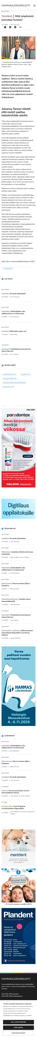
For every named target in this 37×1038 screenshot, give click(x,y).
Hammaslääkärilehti (16, 5)
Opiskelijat (8, 387)
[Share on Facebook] (5, 27)
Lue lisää (28, 1015)
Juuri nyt (25, 374)
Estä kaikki (18, 1027)
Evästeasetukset (18, 1033)
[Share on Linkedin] (15, 27)
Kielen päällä (9, 379)
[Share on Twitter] (10, 27)
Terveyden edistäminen (14, 383)
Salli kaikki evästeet (18, 1022)
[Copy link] (20, 27)
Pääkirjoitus (9, 374)
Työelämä (8, 268)
